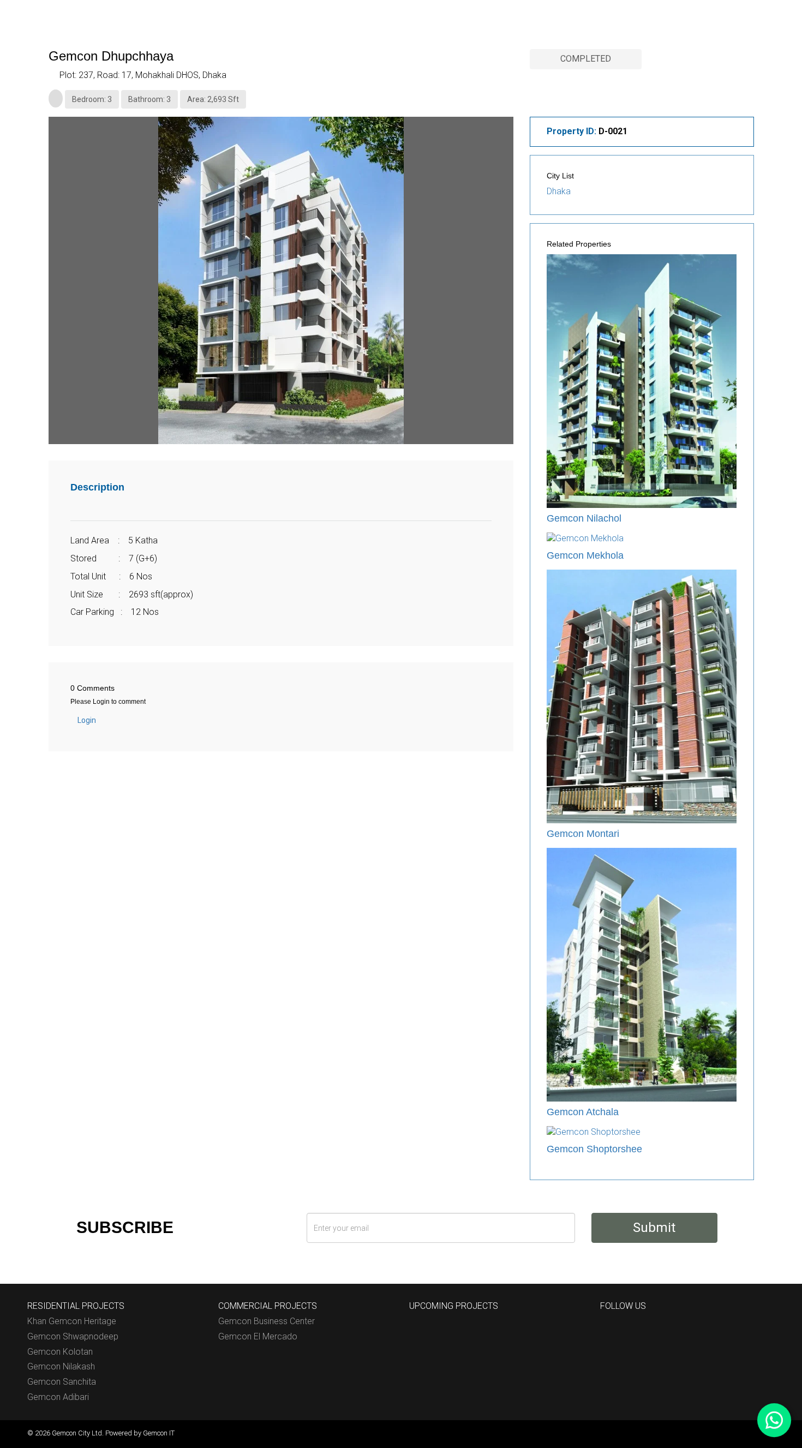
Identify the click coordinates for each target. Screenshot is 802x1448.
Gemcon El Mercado (257, 1336)
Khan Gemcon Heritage (71, 1321)
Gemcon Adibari (58, 1397)
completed (585, 58)
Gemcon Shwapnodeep (72, 1336)
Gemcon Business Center (266, 1321)
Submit (654, 1227)
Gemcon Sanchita (61, 1382)
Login (86, 720)
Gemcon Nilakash (61, 1366)
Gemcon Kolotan (60, 1352)
